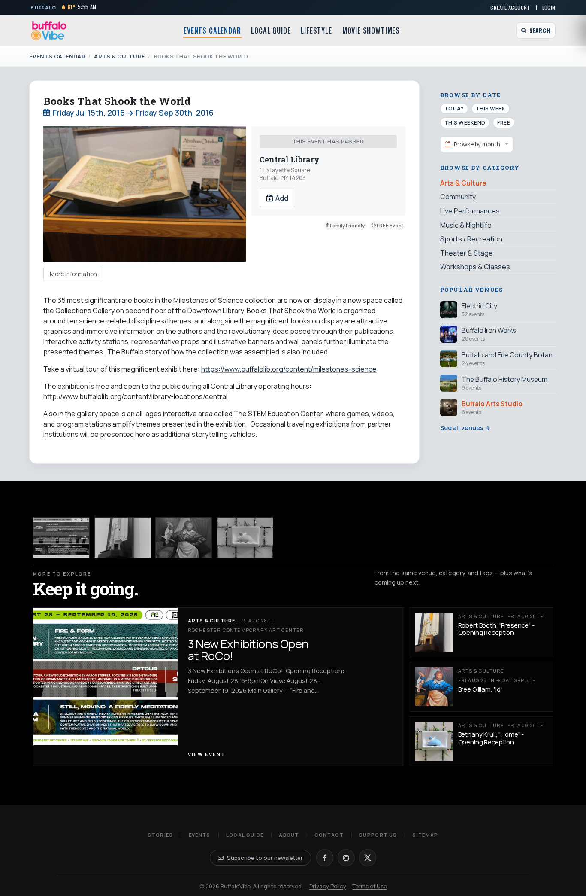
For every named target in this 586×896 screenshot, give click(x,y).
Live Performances (470, 211)
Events (200, 835)
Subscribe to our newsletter (265, 858)
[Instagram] (346, 857)
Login (549, 7)
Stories (160, 835)
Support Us (378, 835)
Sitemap (425, 835)
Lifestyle (316, 30)
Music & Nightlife (466, 224)
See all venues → (465, 428)
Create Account (510, 7)
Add (281, 198)
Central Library (290, 160)
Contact (329, 835)
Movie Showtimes (371, 30)
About (289, 835)
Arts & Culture (119, 56)
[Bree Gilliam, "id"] (183, 537)
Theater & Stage (466, 252)
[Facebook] (324, 857)
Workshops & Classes (475, 266)
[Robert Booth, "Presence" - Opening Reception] (122, 537)
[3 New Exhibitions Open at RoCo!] (61, 537)
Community (458, 196)
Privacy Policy (327, 886)
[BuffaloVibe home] (48, 30)
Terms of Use (370, 886)
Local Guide (270, 30)
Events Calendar (212, 30)
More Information (73, 274)
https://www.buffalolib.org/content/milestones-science (289, 369)
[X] (367, 857)
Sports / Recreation (471, 239)
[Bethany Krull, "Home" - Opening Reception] (245, 537)
